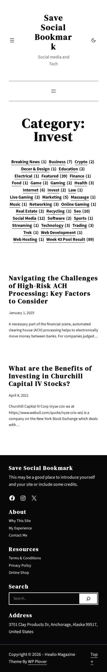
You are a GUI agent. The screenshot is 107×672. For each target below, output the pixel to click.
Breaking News (29, 162)
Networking (44, 204)
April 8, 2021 (19, 395)
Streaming (25, 225)
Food (20, 183)
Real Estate (30, 211)
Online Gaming (78, 204)
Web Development (62, 233)
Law (75, 190)
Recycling (59, 211)
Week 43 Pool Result (70, 239)
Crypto (84, 162)
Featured (54, 176)
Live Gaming (25, 197)
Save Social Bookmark (53, 32)
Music (18, 204)
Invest (56, 190)
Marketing (55, 197)
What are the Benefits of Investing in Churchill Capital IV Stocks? (50, 376)
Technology (55, 225)
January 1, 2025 (21, 313)
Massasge (83, 197)
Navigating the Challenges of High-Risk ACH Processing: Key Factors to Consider (53, 289)
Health (84, 183)
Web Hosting (28, 239)
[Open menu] (12, 40)
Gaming (61, 183)
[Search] (88, 599)
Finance (80, 176)
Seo (82, 211)
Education (72, 169)
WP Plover (37, 662)
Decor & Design (39, 169)
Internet (34, 190)
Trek (31, 233)
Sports (83, 218)
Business (60, 162)
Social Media (29, 218)
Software (59, 218)
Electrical (27, 176)
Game (39, 183)
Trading (83, 225)
